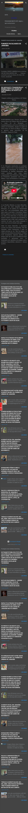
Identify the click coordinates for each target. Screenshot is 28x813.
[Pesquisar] (26, 3)
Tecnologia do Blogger (15, 541)
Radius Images (17, 544)
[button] (26, 44)
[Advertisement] (14, 267)
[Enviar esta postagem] (16, 82)
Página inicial (10, 34)
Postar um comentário (8, 254)
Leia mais (24, 310)
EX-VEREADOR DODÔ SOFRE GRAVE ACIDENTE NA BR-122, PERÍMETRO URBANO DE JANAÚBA (12, 392)
